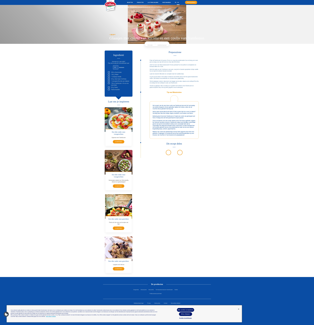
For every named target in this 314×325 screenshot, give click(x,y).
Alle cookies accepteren (185, 310)
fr (175, 2)
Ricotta (176, 289)
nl (178, 2)
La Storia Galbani (153, 2)
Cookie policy (157, 303)
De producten (157, 284)
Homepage (120, 7)
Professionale (191, 2)
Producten (140, 2)
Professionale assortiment (156, 293)
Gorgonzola (136, 289)
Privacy (149, 303)
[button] (6, 314)
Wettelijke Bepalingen (139, 303)
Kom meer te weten (51, 316)
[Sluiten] (238, 309)
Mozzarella (151, 289)
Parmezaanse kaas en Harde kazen (164, 289)
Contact (165, 303)
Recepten (130, 2)
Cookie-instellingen (185, 318)
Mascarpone (144, 289)
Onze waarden (166, 2)
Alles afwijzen (185, 314)
